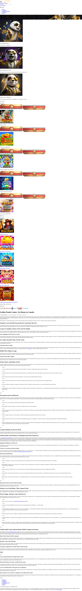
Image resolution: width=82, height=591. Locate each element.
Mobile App (4, 12)
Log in (1, 5)
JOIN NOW (2, 19)
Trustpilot (30, 348)
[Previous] (1, 103)
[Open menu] (1, 2)
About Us (4, 579)
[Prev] (1, 218)
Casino (2, 3)
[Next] (3, 103)
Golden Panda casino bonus (6, 437)
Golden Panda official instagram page (23, 451)
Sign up (4, 5)
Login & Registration (6, 11)
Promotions (4, 10)
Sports (6, 3)
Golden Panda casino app (13, 531)
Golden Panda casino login (19, 501)
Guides (3, 13)
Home (3, 9)
